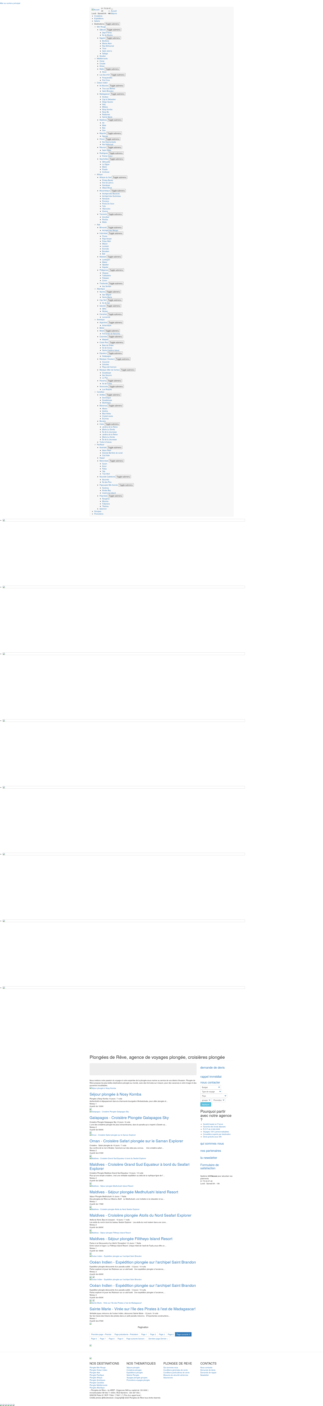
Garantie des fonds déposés (214, 1126)
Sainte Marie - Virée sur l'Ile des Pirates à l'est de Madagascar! (143, 1308)
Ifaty (104, 104)
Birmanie (103, 227)
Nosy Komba (107, 109)
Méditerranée (102, 58)
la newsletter (208, 1157)
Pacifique (100, 444)
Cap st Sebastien (109, 99)
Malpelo (105, 339)
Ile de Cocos (107, 347)
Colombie (104, 336)
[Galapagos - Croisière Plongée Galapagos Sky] (109, 1111)
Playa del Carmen (109, 367)
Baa (103, 127)
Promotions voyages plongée (138, 1380)
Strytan (105, 311)
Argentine (104, 322)
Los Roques (107, 389)
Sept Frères (107, 32)
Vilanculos (106, 208)
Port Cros (106, 80)
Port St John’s (107, 182)
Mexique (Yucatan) (107, 359)
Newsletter (204, 1375)
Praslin (105, 169)
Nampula (105, 198)
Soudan (103, 56)
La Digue (105, 164)
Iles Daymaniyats (109, 142)
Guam (104, 463)
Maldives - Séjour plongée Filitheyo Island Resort (131, 1238)
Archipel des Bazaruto (111, 193)
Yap (103, 471)
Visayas (105, 273)
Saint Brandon (108, 91)
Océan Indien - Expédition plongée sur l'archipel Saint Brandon (143, 1262)
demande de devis (212, 1067)
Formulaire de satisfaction (209, 1166)
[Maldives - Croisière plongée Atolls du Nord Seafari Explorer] (115, 1209)
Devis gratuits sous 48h (212, 1136)
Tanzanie (103, 214)
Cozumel (105, 362)
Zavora (105, 211)
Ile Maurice (104, 85)
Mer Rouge (101, 26)
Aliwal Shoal (107, 187)
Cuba (102, 424)
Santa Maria (107, 297)
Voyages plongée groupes (137, 1377)
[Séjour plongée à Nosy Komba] (103, 1088)
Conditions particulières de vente (176, 1372)
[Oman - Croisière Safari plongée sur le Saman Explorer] (113, 1134)
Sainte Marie (107, 117)
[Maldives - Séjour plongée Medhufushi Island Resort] (111, 1185)
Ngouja (105, 136)
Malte (102, 69)
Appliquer (206, 1104)
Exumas (105, 418)
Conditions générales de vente (175, 1370)
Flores (104, 236)
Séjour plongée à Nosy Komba (115, 1094)
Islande (103, 306)
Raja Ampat (107, 238)
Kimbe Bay (106, 490)
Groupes (97, 511)
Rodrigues (104, 153)
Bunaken (105, 251)
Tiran (104, 48)
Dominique (106, 397)
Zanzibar (105, 217)
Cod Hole (106, 455)
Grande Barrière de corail (112, 453)
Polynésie (104, 495)
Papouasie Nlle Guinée (109, 485)
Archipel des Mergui (110, 230)
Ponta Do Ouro (108, 203)
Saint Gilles (106, 150)
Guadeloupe (107, 400)
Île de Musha (107, 35)
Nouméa (105, 479)
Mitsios (105, 107)
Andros (105, 411)
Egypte (103, 38)
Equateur (103, 353)
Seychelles (104, 159)
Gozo (104, 72)
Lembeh (105, 246)
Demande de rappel (208, 1372)
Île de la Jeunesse (109, 432)
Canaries (103, 314)
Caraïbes (100, 392)
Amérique (101, 319)
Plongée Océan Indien (98, 1370)
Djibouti (103, 29)
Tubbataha (106, 275)
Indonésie (104, 233)
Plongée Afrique (96, 1377)
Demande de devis (207, 1370)
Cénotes (105, 364)
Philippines (104, 270)
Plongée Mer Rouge (98, 1367)
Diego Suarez (107, 102)
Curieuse (105, 172)
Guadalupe (106, 372)
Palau (104, 468)
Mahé (104, 167)
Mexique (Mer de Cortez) (110, 370)
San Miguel (106, 294)
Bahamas (104, 405)
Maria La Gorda (108, 429)
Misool (104, 243)
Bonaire (103, 421)
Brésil (102, 330)
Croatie (102, 63)
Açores (103, 291)
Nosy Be (105, 112)
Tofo (104, 206)
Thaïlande (104, 283)
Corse (102, 61)
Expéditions (98, 18)
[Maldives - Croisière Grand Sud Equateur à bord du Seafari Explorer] (118, 1158)
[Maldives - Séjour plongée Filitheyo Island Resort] (110, 1232)
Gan (104, 130)
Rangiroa (106, 498)
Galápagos (106, 356)
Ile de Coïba (107, 383)
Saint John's (107, 51)
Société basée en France (213, 1124)
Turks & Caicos (106, 442)
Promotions (98, 514)
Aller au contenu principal (10, 3)
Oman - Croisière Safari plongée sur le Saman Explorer (136, 1140)
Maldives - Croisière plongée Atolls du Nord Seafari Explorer (140, 1215)
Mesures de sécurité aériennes (175, 1375)
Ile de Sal (106, 303)
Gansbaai (106, 185)
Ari (103, 122)
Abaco (104, 408)
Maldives (103, 120)
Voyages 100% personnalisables (216, 1131)
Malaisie (103, 256)
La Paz (105, 377)
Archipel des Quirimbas (111, 196)
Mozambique (105, 190)
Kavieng (105, 488)
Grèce (102, 66)
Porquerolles (107, 77)
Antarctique (106, 325)
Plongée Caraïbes (97, 1382)
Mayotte (103, 133)
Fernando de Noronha (111, 333)
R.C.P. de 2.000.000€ (211, 1129)
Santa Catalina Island (110, 350)
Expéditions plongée (135, 1372)
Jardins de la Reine (110, 427)
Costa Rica (104, 342)
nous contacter (210, 1082)
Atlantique (101, 288)
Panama (103, 380)
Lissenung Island (109, 493)
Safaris (97, 21)
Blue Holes (106, 413)
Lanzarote (106, 317)
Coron (104, 280)
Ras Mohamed (108, 46)
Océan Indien (102, 82)
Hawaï (102, 458)
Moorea (105, 501)
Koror (104, 466)
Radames (106, 114)
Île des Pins (106, 482)
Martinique (106, 402)
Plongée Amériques (97, 1380)
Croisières (98, 16)
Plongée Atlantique (97, 1387)
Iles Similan (106, 286)
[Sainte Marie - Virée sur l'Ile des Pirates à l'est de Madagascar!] (116, 1302)
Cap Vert (103, 300)
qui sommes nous (212, 1143)
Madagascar (105, 94)
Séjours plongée (133, 1367)
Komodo (105, 248)
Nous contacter (206, 1367)
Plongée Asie (95, 1372)
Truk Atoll (106, 473)
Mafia (104, 222)
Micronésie (104, 460)
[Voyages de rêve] (91, 1345)
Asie (98, 224)
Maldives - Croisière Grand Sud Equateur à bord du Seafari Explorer (140, 1166)
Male (104, 125)
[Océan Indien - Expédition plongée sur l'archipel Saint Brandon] (116, 1255)
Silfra (104, 308)
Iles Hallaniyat (107, 144)
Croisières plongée (134, 1370)
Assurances (168, 1377)
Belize (102, 328)
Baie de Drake (108, 345)
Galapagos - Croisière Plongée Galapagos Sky (129, 1117)
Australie (103, 447)
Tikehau (105, 506)
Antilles (103, 394)
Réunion (103, 147)
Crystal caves (107, 416)
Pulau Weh (106, 241)
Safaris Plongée (133, 1375)
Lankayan (106, 259)
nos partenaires (210, 1150)
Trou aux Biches (108, 88)
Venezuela (104, 386)
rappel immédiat (211, 1076)
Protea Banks (107, 180)
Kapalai (105, 267)
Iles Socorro (107, 375)
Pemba (105, 219)
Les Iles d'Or (105, 74)
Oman (102, 139)
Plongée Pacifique (97, 1375)
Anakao (105, 96)
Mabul (104, 262)
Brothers (105, 41)
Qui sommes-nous (170, 1367)
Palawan (105, 278)
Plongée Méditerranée (98, 1385)
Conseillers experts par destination (217, 1134)
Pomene (105, 201)
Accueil (114, 11)
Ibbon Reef (106, 450)
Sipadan (105, 264)
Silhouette (106, 162)
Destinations (99, 24)
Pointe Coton (107, 156)
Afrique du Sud (106, 177)
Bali (103, 253)
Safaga (105, 53)
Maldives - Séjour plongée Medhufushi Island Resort (134, 1191)
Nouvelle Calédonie (108, 476)
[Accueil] (96, 9)
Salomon (103, 508)
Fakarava (106, 503)
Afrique (100, 174)
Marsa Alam (107, 43)
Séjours (114, 13)
